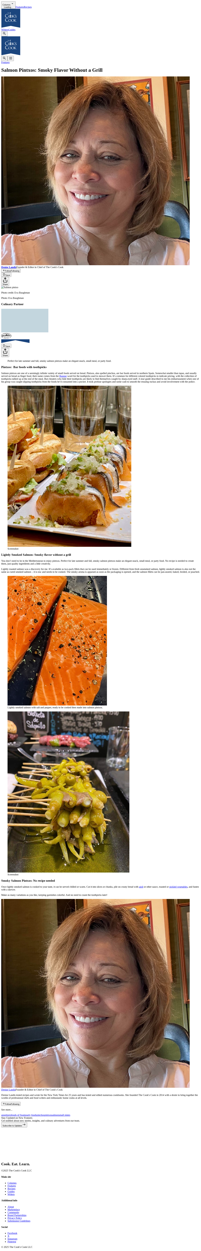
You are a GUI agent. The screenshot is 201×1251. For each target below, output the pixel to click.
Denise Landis (8, 1089)
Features (20, 7)
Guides (11, 29)
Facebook (12, 1233)
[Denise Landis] (95, 1087)
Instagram (12, 1238)
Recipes (28, 7)
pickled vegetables (178, 886)
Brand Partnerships (17, 1215)
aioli (141, 886)
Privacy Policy (15, 1218)
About (11, 1206)
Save (7, 275)
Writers (4, 29)
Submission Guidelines (19, 1221)
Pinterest (12, 1241)
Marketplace (14, 1209)
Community (13, 1212)
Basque (63, 376)
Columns (12, 1183)
